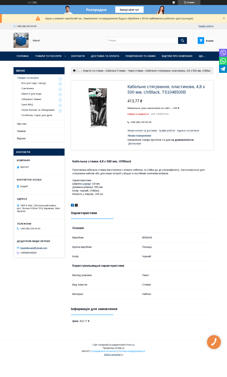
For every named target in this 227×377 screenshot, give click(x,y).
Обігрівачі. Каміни (31, 99)
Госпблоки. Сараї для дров (36, 115)
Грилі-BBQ (27, 104)
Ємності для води (31, 93)
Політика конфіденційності (131, 351)
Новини (21, 131)
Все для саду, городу (33, 83)
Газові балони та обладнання (37, 110)
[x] (76, 205)
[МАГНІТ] (21, 46)
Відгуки (21, 138)
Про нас (21, 123)
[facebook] (72, 205)
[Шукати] (182, 40)
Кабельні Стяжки (115, 70)
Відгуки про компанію (177, 56)
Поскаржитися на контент (104, 351)
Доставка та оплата (105, 56)
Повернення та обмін (141, 56)
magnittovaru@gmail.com (33, 247)
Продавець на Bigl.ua (113, 348)
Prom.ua (130, 345)
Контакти (78, 56)
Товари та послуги (48, 56)
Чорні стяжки (135, 70)
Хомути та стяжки (93, 70)
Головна (23, 56)
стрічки (86, 183)
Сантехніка (27, 88)
